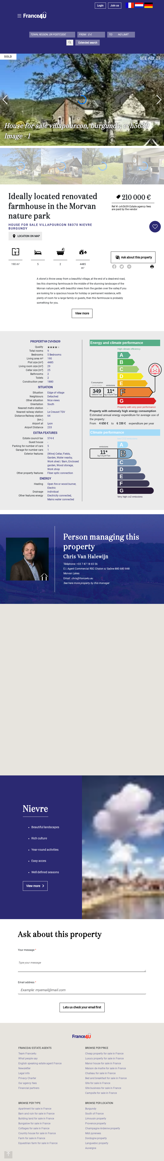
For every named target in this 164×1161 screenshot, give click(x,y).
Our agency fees (27, 1083)
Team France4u (27, 1053)
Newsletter (24, 1068)
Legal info (24, 1073)
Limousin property (95, 1118)
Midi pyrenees (93, 1133)
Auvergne (90, 1148)
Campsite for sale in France (101, 1093)
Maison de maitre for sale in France (105, 1068)
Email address (27, 982)
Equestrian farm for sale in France (37, 1143)
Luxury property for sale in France (104, 1058)
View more (82, 313)
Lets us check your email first (82, 1007)
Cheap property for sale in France (104, 1053)
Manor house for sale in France (103, 1063)
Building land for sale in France (36, 1118)
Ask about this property (136, 257)
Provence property (95, 1123)
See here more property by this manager (86, 583)
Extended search (87, 42)
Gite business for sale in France (103, 1088)
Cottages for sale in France (33, 1128)
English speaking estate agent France (40, 1063)
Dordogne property (96, 1138)
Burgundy (90, 1108)
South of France (94, 1113)
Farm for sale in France (31, 1138)
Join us (114, 5)
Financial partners (28, 1088)
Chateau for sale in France (100, 1073)
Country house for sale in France (37, 1133)
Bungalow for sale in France (34, 1123)
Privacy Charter (27, 1078)
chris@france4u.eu (82, 578)
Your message (27, 949)
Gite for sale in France (97, 1083)
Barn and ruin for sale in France (36, 1113)
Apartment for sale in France (34, 1108)
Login (100, 5)
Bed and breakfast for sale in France (106, 1078)
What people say (28, 1058)
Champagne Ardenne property (102, 1128)
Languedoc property (96, 1143)
